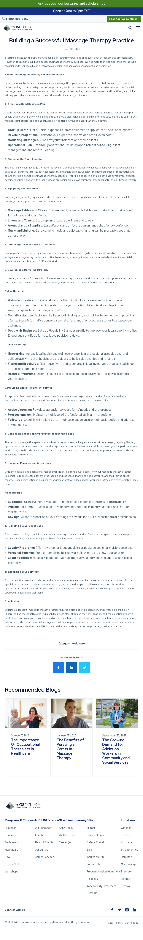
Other (91, 820)
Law (7, 856)
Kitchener (127, 842)
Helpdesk (92, 878)
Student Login (95, 835)
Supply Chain (12, 864)
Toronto (125, 878)
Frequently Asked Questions (104, 871)
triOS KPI (92, 893)
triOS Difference (47, 820)
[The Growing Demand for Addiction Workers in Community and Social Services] (117, 713)
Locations (41, 835)
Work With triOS (96, 856)
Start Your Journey (72, 820)
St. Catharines (129, 849)
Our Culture (41, 849)
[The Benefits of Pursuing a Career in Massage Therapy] (71, 713)
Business (10, 827)
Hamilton (126, 856)
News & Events (44, 842)
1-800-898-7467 (17, 18)
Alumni (91, 827)
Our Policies (131, 922)
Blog (89, 849)
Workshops (11, 871)
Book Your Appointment (124, 18)
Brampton (127, 871)
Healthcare (78, 643)
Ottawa (125, 886)
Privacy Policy (112, 922)
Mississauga (128, 864)
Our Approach (43, 827)
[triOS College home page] (17, 28)
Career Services (44, 856)
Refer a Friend (95, 842)
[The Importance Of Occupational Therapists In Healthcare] (26, 713)
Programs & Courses (20, 820)
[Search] (84, 28)
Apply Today (66, 827)
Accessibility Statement (101, 886)
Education (11, 835)
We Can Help (66, 835)
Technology (12, 842)
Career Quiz (66, 842)
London (125, 835)
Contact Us (93, 864)
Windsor (126, 827)
